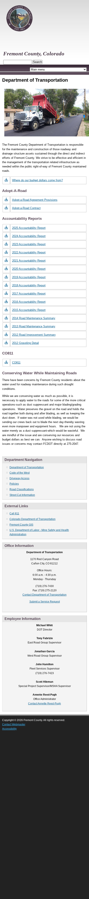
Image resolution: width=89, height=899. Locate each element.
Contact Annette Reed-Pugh (44, 703)
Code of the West (20, 472)
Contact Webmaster (13, 724)
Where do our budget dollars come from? (37, 180)
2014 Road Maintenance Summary (33, 318)
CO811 (16, 362)
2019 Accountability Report (29, 277)
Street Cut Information (22, 494)
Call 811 (14, 513)
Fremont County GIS (21, 524)
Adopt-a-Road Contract (26, 208)
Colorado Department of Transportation (33, 519)
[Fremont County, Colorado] (19, 33)
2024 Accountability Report (29, 236)
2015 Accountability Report (29, 310)
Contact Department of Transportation (44, 594)
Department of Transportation (27, 467)
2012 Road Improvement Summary (34, 334)
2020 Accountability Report (29, 268)
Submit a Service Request (44, 601)
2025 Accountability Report (29, 227)
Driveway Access (19, 478)
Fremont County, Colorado (33, 53)
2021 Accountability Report (29, 260)
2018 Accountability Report (29, 285)
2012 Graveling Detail (25, 343)
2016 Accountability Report (29, 301)
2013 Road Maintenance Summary (33, 326)
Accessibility (9, 728)
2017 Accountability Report (29, 293)
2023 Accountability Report (29, 244)
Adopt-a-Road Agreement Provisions (34, 199)
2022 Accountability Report (29, 252)
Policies (14, 483)
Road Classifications (22, 489)
